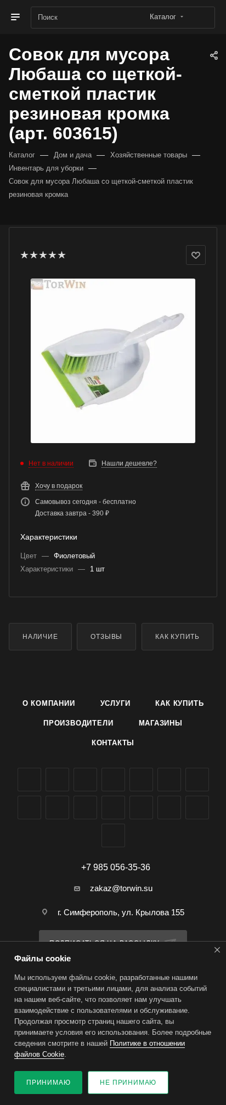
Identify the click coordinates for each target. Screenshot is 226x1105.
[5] (61, 255)
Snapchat (197, 807)
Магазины (161, 723)
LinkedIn (113, 835)
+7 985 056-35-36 (115, 867)
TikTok (141, 807)
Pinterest (169, 807)
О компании (48, 703)
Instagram (113, 779)
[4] (51, 255)
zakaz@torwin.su (121, 888)
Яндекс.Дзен (113, 807)
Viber (57, 807)
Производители (78, 723)
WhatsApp (85, 807)
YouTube (169, 779)
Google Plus (29, 807)
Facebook (57, 779)
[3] (42, 255)
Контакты (113, 743)
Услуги (115, 703)
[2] (33, 255)
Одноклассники (197, 779)
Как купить (177, 637)
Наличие (40, 637)
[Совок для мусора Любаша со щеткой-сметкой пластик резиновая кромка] (113, 361)
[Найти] (201, 18)
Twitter (85, 779)
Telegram (141, 779)
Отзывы (106, 637)
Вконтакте (29, 779)
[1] (24, 255)
